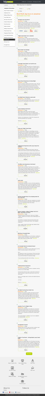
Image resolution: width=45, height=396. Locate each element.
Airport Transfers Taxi (12, 363)
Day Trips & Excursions (8, 19)
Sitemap (5, 390)
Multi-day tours (6, 39)
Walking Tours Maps (12, 376)
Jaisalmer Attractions (9, 8)
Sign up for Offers (37, 1)
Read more (32, 28)
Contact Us (30, 1)
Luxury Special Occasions (8, 35)
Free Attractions (23, 383)
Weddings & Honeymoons (8, 37)
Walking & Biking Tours (8, 15)
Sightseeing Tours (7, 12)
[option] (23, 30)
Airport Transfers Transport (8, 10)
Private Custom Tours (7, 30)
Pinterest (12, 392)
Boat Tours (33, 363)
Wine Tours (33, 370)
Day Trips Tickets (12, 370)
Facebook (6, 392)
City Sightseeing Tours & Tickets (22, 377)
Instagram (18, 392)
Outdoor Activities (7, 26)
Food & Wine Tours (7, 17)
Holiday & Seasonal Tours (8, 28)
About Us (24, 1)
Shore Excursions (7, 24)
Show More (29, 353)
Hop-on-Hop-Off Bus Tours (22, 364)
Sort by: (21, 8)
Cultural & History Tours (8, 21)
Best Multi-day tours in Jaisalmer (29, 14)
